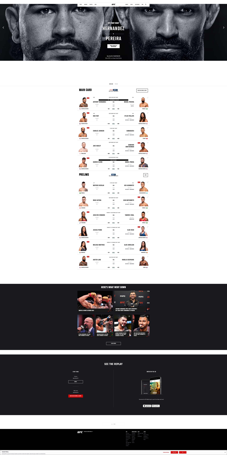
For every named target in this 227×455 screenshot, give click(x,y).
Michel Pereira (129, 102)
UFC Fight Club (128, 442)
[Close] (225, 452)
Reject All (174, 452)
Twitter (133, 442)
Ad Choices (145, 436)
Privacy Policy (146, 434)
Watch (131, 4)
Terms (145, 433)
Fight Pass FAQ (140, 433)
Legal (145, 431)
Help (138, 431)
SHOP (142, 4)
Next (223, 28)
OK (182, 452)
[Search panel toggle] (145, 4)
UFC (126, 431)
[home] (114, 4)
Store (127, 441)
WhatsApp (133, 438)
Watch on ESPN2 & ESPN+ (142, 90)
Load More (113, 343)
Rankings (85, 4)
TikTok (133, 441)
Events (81, 4)
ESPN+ (146, 175)
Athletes (90, 4)
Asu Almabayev (129, 185)
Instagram (133, 434)
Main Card (111, 84)
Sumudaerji (130, 131)
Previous (4, 28)
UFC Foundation (128, 434)
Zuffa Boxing (137, 4)
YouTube (133, 439)
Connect (126, 4)
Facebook (133, 433)
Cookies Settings (166, 452)
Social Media (134, 431)
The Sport (127, 433)
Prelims (116, 84)
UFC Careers (128, 436)
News (95, 4)
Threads (133, 436)
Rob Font (96, 116)
